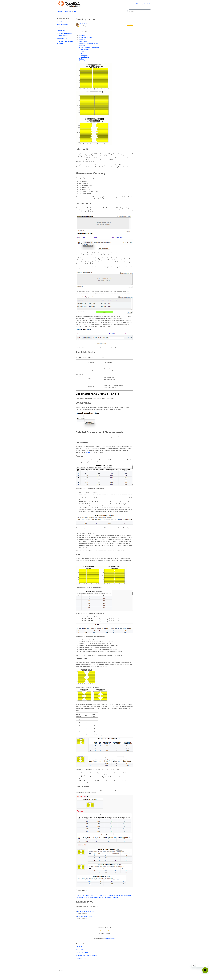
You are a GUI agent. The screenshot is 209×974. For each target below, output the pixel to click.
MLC (74, 11)
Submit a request (140, 4)
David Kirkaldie (84, 24)
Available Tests (83, 41)
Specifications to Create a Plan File (88, 43)
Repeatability (84, 55)
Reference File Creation (82, 952)
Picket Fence (60, 27)
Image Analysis (68, 11)
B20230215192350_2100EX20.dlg (86, 911)
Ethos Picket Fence (62, 24)
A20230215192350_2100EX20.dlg (86, 916)
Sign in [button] (148, 4)
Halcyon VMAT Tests (62, 38)
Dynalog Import (61, 21)
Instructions (82, 39)
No (108, 930)
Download (84, 913)
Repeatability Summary (110, 387)
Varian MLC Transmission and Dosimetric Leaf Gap (65, 34)
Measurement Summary (85, 37)
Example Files (83, 61)
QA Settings (82, 45)
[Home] (69, 4)
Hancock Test (61, 30)
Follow (130, 24)
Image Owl (59, 11)
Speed (82, 53)
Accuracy (83, 51)
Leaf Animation (84, 49)
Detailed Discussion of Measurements (89, 47)
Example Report (85, 57)
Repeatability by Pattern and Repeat (113, 385)
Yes (100, 930)
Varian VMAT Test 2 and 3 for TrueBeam (65, 42)
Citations (81, 59)
